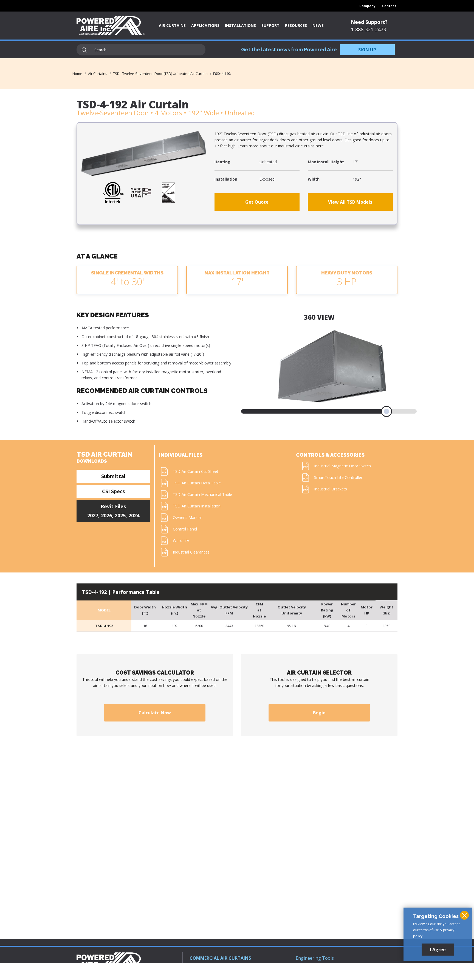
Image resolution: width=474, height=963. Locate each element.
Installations (240, 25)
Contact (389, 6)
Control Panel (185, 529)
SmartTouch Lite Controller (338, 477)
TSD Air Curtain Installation (197, 506)
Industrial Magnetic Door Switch (342, 465)
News (318, 25)
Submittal (113, 476)
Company (367, 6)
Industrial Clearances (191, 552)
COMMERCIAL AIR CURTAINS (220, 958)
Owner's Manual (187, 517)
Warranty (181, 540)
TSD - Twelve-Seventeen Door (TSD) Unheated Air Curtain (160, 73)
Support (270, 25)
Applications (205, 25)
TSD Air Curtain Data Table (197, 482)
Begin (319, 713)
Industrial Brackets (330, 489)
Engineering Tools (315, 958)
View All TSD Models (350, 202)
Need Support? (369, 22)
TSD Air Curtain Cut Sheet (195, 471)
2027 (92, 515)
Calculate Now (155, 713)
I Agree (438, 950)
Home (77, 73)
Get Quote (257, 202)
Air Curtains (172, 25)
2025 (120, 515)
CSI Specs (113, 491)
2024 (133, 515)
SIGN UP (367, 50)
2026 (106, 515)
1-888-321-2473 (368, 29)
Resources (296, 25)
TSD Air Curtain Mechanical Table (202, 494)
